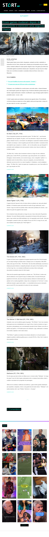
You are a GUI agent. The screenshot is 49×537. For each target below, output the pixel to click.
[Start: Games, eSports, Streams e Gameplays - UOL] (10, 5)
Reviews (6, 10)
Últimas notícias (41, 10)
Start (24, 16)
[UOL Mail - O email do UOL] (40, 4)
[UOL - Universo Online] (18, 6)
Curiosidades (22, 10)
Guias (16, 10)
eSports (11, 10)
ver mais (24, 525)
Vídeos (28, 10)
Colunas (33, 10)
